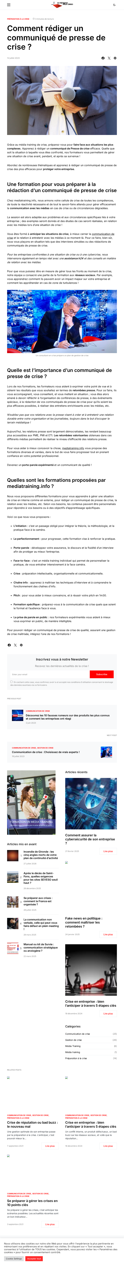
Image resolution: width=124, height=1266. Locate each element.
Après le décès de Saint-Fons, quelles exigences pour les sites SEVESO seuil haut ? (41, 878)
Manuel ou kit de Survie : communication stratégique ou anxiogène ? (41, 947)
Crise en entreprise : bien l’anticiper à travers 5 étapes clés (90, 1003)
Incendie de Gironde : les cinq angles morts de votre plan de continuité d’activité (41, 855)
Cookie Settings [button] (14, 1258)
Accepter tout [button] (34, 1258)
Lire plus (108, 851)
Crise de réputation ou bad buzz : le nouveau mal (32, 1124)
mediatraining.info (73, 448)
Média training (72, 1052)
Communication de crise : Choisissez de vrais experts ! (46, 752)
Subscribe (101, 674)
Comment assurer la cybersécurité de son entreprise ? (90, 839)
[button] (8, 5)
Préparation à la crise (18, 19)
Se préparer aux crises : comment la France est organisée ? (38, 901)
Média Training (73, 1046)
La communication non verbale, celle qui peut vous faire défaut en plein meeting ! (41, 924)
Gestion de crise (45, 748)
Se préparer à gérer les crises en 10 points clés (32, 1203)
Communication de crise (38, 711)
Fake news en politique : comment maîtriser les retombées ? (83, 922)
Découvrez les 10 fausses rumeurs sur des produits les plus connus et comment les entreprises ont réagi (68, 717)
